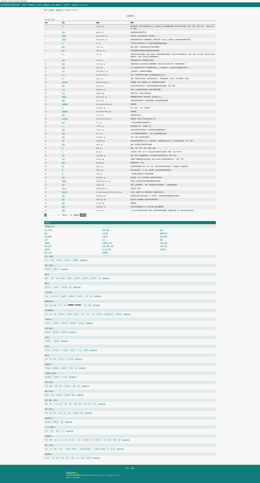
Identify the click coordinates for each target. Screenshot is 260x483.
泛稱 (46, 296)
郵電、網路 (76, 386)
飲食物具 (70, 359)
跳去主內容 (11, 1)
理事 (63, 122)
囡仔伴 (64, 36)
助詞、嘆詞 (55, 458)
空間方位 (56, 269)
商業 (82, 314)
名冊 (63, 137)
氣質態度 (81, 323)
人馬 (63, 75)
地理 (52, 260)
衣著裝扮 (47, 243)
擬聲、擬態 (117, 440)
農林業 (69, 314)
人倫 (63, 71)
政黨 (63, 196)
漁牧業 (76, 314)
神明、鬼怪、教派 (50, 413)
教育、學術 (48, 404)
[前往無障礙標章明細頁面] (75, 473)
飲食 (161, 240)
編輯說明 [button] (58, 5)
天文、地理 (48, 230)
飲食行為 (62, 359)
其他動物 (85, 278)
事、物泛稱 (111, 449)
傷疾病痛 (56, 332)
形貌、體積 (48, 440)
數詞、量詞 (65, 458)
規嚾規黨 (65, 111)
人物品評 (105, 236)
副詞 (82, 458)
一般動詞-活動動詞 (99, 449)
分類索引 (24, 5)
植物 (45, 233)
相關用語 (119, 314)
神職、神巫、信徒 (64, 413)
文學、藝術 (58, 404)
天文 (46, 260)
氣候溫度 (59, 260)
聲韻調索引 (31, 5)
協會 (63, 51)
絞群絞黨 (65, 82)
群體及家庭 (59, 10)
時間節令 (48, 269)
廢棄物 (86, 350)
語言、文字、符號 (50, 449)
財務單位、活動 (58, 422)
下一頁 (57, 215)
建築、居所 (48, 246)
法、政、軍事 (106, 249)
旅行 (95, 404)
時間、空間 (105, 230)
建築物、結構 (49, 395)
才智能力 (48, 323)
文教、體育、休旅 (108, 246)
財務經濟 (47, 249)
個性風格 (56, 323)
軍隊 (63, 115)
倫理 (63, 133)
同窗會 (64, 181)
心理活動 (56, 341)
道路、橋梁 (58, 386)
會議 (63, 60)
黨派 (63, 177)
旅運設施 (67, 386)
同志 (63, 185)
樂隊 (63, 32)
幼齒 (63, 67)
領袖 (63, 130)
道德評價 (64, 323)
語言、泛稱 (48, 252)
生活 (103, 240)
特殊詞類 (105, 252)
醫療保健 (64, 332)
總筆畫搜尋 (46, 5)
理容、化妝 (73, 368)
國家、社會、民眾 (50, 305)
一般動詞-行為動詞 (70, 449)
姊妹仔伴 (65, 192)
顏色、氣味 (58, 440)
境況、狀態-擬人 (70, 440)
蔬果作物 (48, 287)
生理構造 (63, 296)
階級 (63, 86)
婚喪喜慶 (48, 377)
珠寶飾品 (56, 368)
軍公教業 (99, 314)
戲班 (63, 47)
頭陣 (63, 163)
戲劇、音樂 (68, 404)
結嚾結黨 (65, 104)
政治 (52, 431)
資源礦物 (75, 260)
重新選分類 (83, 260)
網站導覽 (17, 1)
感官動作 (80, 296)
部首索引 (39, 5)
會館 (63, 64)
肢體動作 (71, 296)
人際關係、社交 (107, 243)
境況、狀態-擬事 (83, 440)
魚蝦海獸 (77, 278)
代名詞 (47, 458)
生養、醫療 (163, 236)
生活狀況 (48, 350)
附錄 (52, 5)
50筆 (82, 215)
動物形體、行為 (96, 278)
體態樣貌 (73, 323)
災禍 (79, 350)
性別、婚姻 (87, 305)
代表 (63, 159)
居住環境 (59, 395)
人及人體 (105, 233)
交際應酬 (56, 377)
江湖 (63, 93)
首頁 (45, 10)
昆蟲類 (69, 278)
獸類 (46, 278)
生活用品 (56, 350)
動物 (161, 230)
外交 (62, 431)
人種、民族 (54, 296)
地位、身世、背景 (50, 314)
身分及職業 (48, 236)
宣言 (63, 155)
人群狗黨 (65, 119)
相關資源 (75, 5)
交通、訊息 (163, 243)
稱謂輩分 (62, 314)
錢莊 (63, 199)
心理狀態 (48, 341)
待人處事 (64, 377)
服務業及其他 (109, 314)
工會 (63, 89)
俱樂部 (64, 97)
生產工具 (73, 350)
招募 (63, 203)
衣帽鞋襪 (48, 368)
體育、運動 (77, 404)
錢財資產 (48, 422)
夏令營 (64, 40)
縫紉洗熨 (64, 368)
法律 (46, 431)
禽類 (52, 278)
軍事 (57, 431)
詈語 (60, 449)
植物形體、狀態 (67, 287)
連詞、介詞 (75, 458)
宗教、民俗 (163, 246)
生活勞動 (64, 350)
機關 (63, 100)
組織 (63, 210)
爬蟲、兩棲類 (60, 278)
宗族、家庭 (62, 305)
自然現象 (67, 260)
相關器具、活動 (78, 413)
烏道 (63, 144)
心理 (45, 240)
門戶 (63, 141)
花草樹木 (56, 287)
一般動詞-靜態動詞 (85, 449)
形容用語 (163, 249)
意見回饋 (69, 473)
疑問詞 (89, 458)
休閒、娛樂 (87, 404)
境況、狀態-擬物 (96, 440)
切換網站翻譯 (23, 1)
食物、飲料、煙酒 (50, 359)
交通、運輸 (48, 386)
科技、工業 (90, 314)
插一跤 (64, 188)
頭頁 (132, 468)
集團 (63, 207)
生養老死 (48, 332)
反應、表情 (88, 296)
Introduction (83, 5)
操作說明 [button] (67, 5)
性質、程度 (107, 440)
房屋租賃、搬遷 (69, 395)
